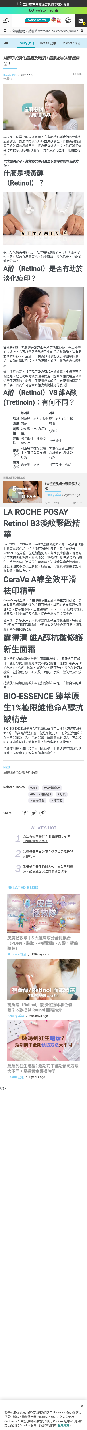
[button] (81, 20)
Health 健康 (48, 43)
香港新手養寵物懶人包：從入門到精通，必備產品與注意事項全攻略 (48, 869)
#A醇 (33, 788)
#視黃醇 (56, 800)
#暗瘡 (62, 794)
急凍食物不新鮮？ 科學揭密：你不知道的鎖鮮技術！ (46, 839)
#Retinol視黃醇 (40, 794)
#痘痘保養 (37, 800)
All (6, 43)
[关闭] (82, 1406)
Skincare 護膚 (17, 954)
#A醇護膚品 (52, 788)
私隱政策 (63, 1425)
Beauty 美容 (26, 43)
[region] (43, 1415)
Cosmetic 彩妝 (71, 43)
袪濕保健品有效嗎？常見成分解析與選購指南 (48, 854)
